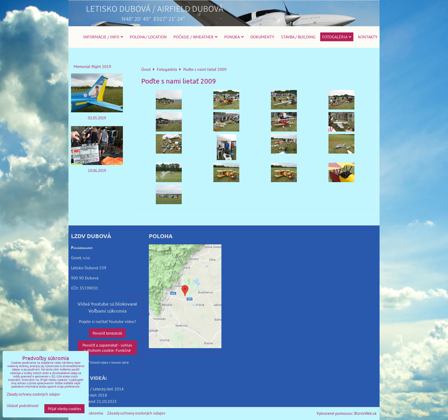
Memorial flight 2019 (92, 66)
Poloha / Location (148, 36)
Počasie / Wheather (193, 36)
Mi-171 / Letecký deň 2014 (100, 388)
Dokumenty (262, 36)
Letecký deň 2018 (91, 395)
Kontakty (367, 36)
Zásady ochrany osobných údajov (136, 413)
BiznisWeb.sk (365, 413)
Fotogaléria (334, 36)
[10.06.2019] (97, 145)
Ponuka (232, 36)
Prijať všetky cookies (64, 408)
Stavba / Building (298, 36)
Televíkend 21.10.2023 (96, 401)
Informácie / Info (101, 36)
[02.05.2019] (97, 92)
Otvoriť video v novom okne (109, 362)
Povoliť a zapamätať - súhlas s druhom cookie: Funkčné (107, 347)
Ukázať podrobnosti (23, 406)
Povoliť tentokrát (107, 333)
